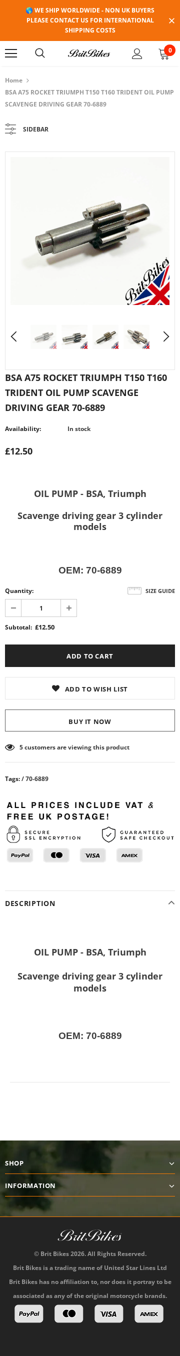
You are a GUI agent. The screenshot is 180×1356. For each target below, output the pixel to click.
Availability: (23, 428)
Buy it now (90, 721)
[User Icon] (137, 53)
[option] (90, 231)
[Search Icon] (40, 53)
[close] (171, 21)
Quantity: (19, 590)
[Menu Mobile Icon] (11, 54)
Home (13, 80)
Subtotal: (18, 627)
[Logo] (89, 53)
